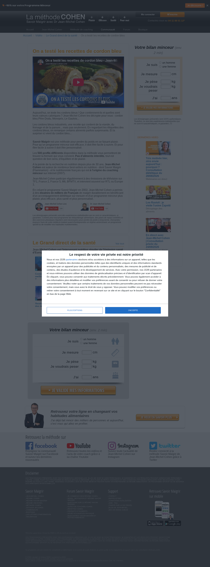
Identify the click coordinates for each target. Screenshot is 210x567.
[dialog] (105, 283)
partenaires (72, 259)
